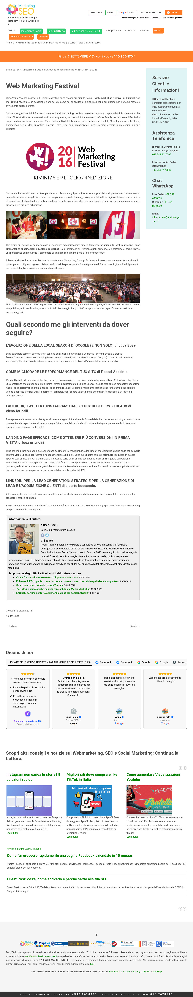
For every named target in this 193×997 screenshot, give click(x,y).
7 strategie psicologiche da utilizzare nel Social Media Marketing (53, 589)
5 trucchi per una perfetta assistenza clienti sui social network (52, 593)
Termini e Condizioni (119, 971)
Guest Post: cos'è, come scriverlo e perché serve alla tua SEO (57, 879)
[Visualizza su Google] (119, 711)
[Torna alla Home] (23, 14)
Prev (180, 768)
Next (185, 768)
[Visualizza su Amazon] (74, 711)
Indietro (13, 626)
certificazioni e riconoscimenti (41, 956)
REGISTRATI (96, 12)
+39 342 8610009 (161, 154)
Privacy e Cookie (141, 971)
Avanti (133, 626)
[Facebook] (42, 535)
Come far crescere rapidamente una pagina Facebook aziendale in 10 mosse (69, 855)
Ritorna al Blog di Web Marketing (23, 848)
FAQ (92, 964)
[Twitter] (47, 535)
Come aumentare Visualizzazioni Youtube (40, 585)
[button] (96, 934)
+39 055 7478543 (161, 169)
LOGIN (110, 12)
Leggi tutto (12, 833)
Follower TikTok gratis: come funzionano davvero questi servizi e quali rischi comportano (67, 581)
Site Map (157, 971)
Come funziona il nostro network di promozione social (47, 577)
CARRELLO (174, 12)
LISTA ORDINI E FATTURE (150, 12)
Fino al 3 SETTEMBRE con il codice (96, 56)
